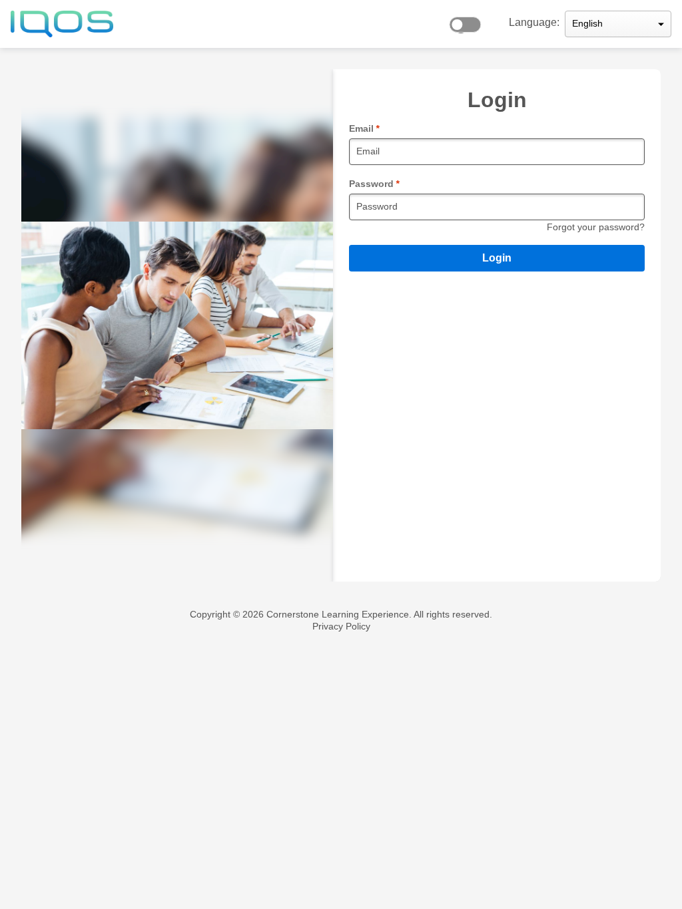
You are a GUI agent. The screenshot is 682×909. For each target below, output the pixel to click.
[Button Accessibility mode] (469, 21)
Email (364, 128)
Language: (534, 22)
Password (374, 183)
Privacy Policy (341, 626)
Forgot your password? (596, 227)
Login (497, 258)
